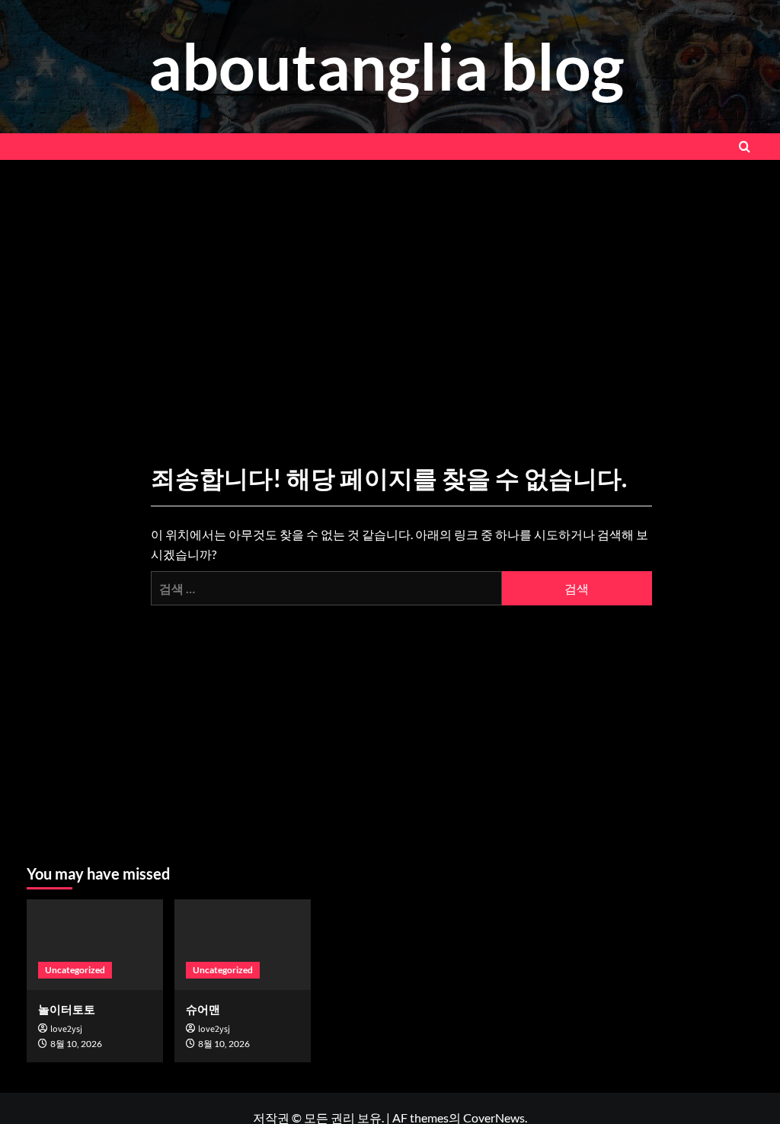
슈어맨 (203, 1009)
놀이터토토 (66, 1009)
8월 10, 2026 (76, 1043)
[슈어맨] (242, 944)
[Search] (744, 146)
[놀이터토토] (95, 944)
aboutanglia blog (386, 65)
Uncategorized (75, 970)
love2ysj (66, 1029)
